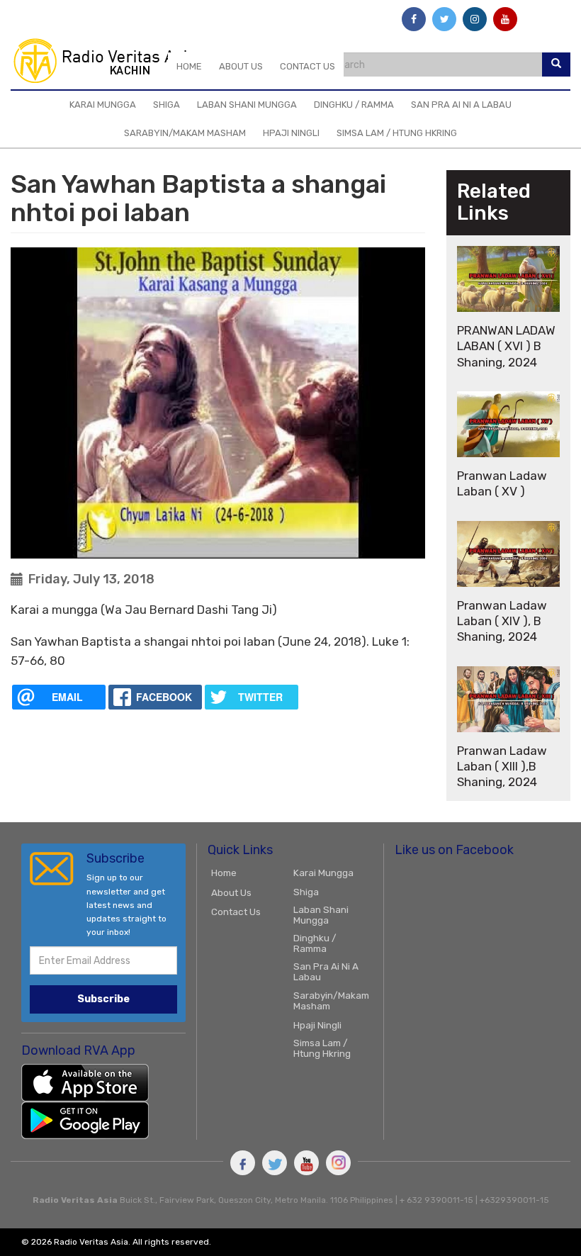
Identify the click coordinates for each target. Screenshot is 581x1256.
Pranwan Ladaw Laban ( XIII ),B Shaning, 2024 (502, 766)
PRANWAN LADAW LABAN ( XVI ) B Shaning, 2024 (506, 346)
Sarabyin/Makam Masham (185, 133)
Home (189, 66)
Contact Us (307, 66)
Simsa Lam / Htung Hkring (397, 133)
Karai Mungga (102, 104)
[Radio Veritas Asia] (111, 60)
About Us (241, 66)
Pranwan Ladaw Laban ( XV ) (502, 483)
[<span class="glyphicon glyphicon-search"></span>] (556, 64)
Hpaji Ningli (291, 133)
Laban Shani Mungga (247, 104)
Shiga (166, 104)
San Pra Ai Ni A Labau (461, 104)
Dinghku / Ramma (354, 104)
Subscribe (103, 999)
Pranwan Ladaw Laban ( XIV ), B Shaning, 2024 (502, 621)
